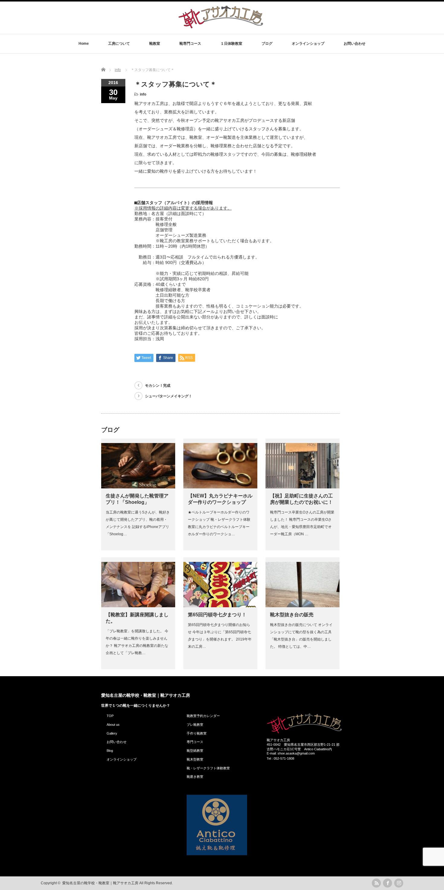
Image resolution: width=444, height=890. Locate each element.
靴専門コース (190, 43)
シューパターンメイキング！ (168, 396)
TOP (110, 716)
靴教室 (154, 43)
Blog (110, 750)
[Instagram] (398, 883)
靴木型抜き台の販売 (292, 614)
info (143, 94)
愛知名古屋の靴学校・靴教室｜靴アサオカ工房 (145, 695)
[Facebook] (387, 883)
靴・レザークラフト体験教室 (208, 768)
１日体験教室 (231, 43)
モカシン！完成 (157, 385)
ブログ (267, 43)
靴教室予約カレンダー (203, 716)
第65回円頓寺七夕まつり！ (217, 614)
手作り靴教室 (197, 733)
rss (376, 883)
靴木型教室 (195, 759)
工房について (119, 43)
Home (84, 43)
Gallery (112, 733)
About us (113, 724)
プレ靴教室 (195, 724)
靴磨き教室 (195, 776)
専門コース (195, 742)
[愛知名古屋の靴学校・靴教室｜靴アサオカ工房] (221, 28)
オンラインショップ (308, 43)
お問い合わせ (354, 43)
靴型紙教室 (195, 750)
